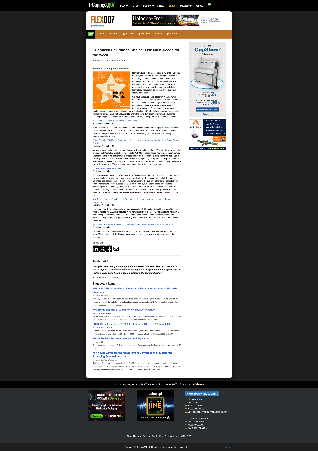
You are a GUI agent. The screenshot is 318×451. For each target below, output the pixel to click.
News (103, 34)
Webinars (198, 384)
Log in (227, 446)
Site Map (169, 436)
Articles (130, 34)
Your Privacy (144, 436)
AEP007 (199, 6)
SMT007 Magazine (195, 421)
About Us (131, 436)
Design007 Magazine (197, 428)
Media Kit (180, 436)
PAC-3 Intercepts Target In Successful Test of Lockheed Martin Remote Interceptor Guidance (133, 224)
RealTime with (148, 384)
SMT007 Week (193, 402)
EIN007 (160, 6)
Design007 (148, 6)
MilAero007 (186, 6)
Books (115, 34)
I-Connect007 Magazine (198, 418)
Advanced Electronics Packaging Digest (207, 412)
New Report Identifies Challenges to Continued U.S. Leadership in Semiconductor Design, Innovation (132, 200)
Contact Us (157, 436)
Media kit (174, 34)
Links (159, 34)
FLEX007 (172, 6)
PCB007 (124, 6)
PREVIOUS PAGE (98, 26)
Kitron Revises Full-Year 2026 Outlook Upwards (121, 338)
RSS (189, 436)
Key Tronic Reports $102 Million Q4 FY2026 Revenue (124, 309)
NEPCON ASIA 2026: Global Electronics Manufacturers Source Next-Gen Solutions (135, 290)
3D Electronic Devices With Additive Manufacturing (115, 120)
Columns (145, 34)
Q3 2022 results (166, 127)
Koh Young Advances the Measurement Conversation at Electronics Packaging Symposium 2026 (133, 354)
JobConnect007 (168, 384)
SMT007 (135, 6)
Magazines (132, 384)
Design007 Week (194, 405)
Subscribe (119, 384)
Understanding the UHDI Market (107, 168)
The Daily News (194, 399)
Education (185, 384)
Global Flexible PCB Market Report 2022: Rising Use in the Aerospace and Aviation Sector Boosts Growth (136, 141)
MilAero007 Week (195, 408)
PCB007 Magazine (195, 425)
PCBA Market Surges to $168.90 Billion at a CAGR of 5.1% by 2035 (132, 324)
